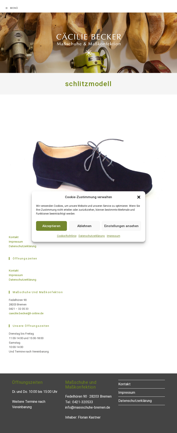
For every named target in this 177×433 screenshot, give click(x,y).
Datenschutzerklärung (92, 235)
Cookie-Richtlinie (66, 235)
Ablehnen (84, 226)
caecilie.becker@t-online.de (26, 313)
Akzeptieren (51, 226)
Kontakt (14, 237)
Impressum (113, 235)
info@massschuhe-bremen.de (87, 407)
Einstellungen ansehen (121, 226)
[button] (139, 197)
